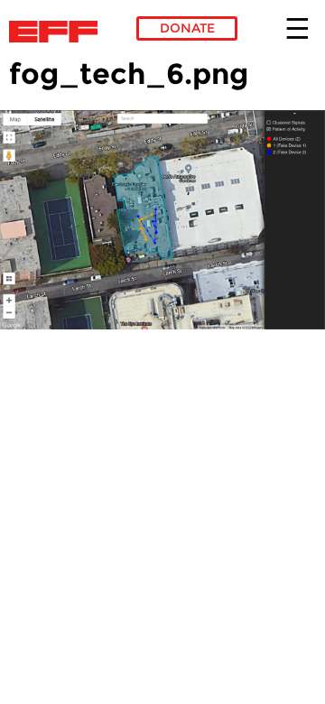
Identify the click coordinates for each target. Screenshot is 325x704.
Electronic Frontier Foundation (58, 31)
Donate (187, 28)
